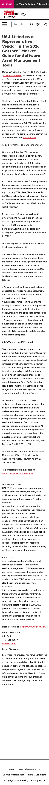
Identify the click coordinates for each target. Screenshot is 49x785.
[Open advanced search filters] (38, 24)
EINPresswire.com (12, 75)
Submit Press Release (13, 774)
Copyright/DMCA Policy (16, 780)
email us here (9, 643)
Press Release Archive (29, 769)
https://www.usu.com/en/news (17, 473)
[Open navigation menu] (4, 24)
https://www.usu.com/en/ (33, 626)
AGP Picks (7, 4)
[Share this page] (45, 24)
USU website (29, 137)
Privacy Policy (38, 780)
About (12, 769)
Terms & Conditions (36, 774)
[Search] (31, 24)
